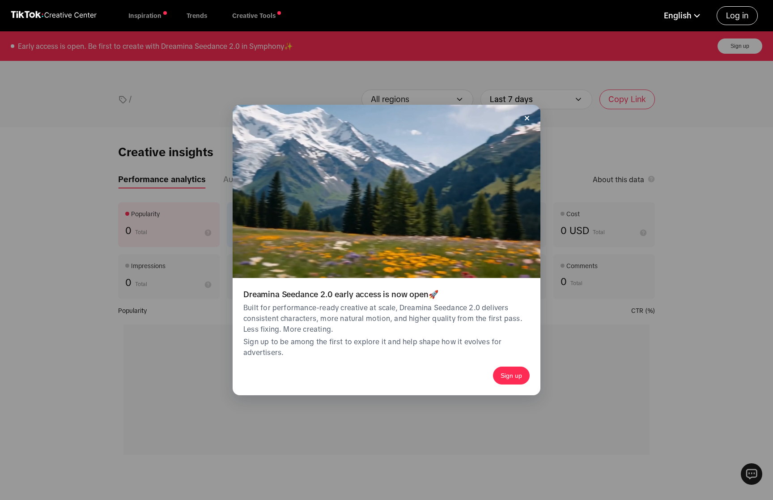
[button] (683, 15)
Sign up (511, 375)
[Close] (527, 118)
